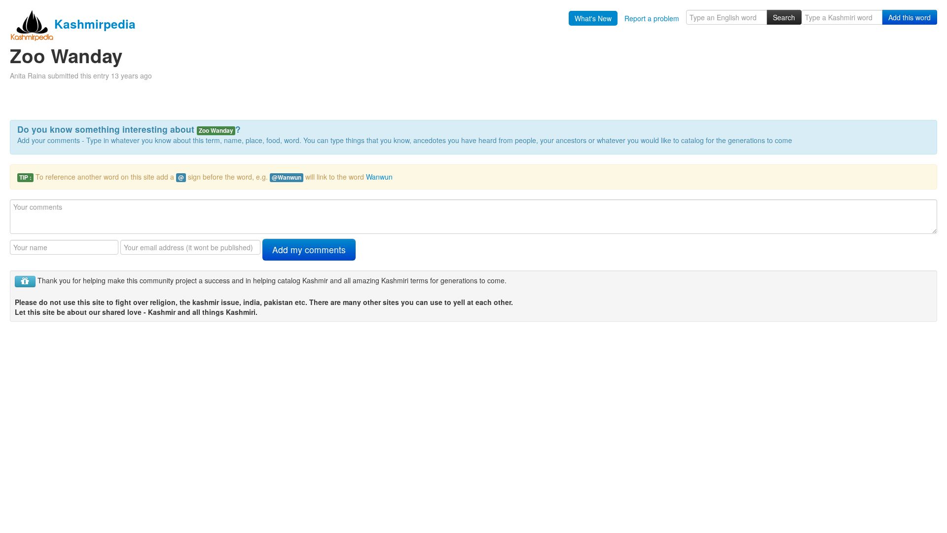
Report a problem (651, 18)
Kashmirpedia (95, 24)
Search (784, 17)
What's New (593, 18)
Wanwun (379, 177)
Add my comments (309, 249)
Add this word (909, 17)
